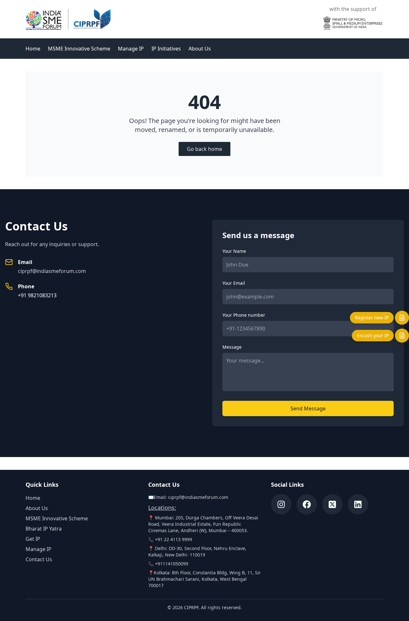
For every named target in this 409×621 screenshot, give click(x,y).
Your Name (234, 251)
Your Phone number (243, 315)
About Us (200, 48)
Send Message (308, 408)
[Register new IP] (402, 318)
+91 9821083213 (37, 295)
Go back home (204, 148)
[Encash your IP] (402, 336)
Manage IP (131, 48)
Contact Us (39, 559)
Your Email (233, 283)
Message (232, 347)
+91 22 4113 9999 (173, 539)
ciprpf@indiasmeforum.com (52, 271)
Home (33, 48)
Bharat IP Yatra (44, 528)
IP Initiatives (166, 48)
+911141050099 (171, 564)
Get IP (33, 538)
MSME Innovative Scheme (79, 48)
